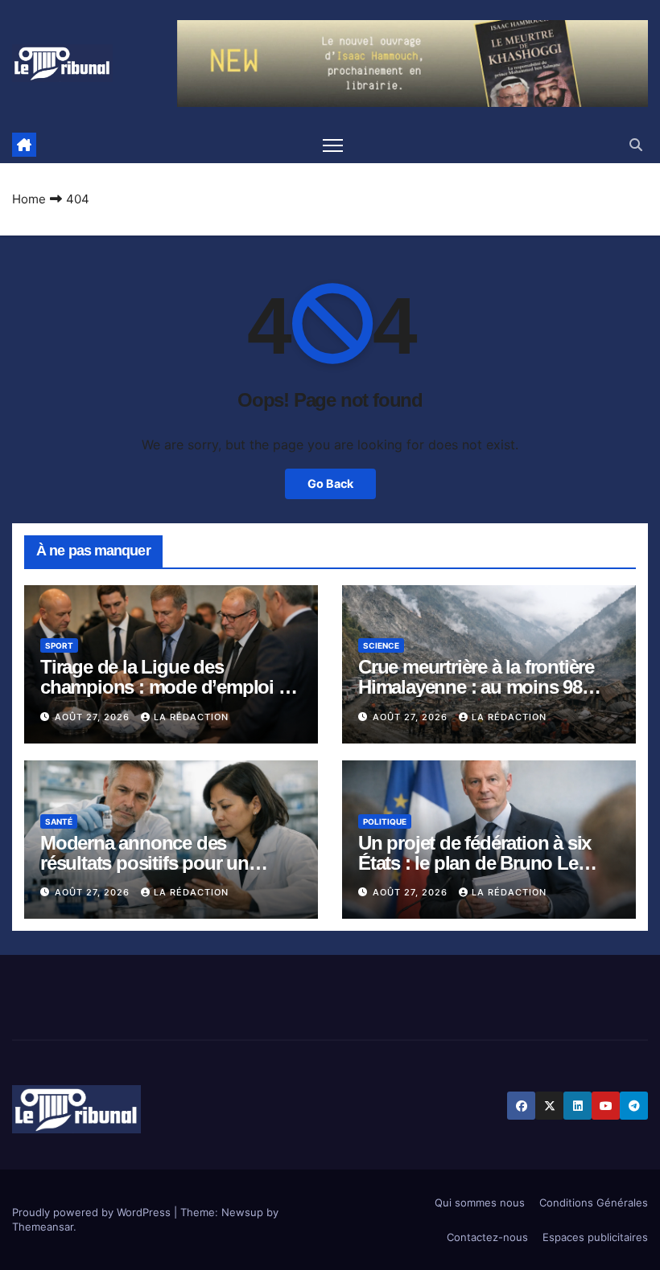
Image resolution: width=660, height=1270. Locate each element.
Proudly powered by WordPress (93, 1212)
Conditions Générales (593, 1202)
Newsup (242, 1212)
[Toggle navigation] (333, 145)
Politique (384, 821)
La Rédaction (191, 717)
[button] (635, 145)
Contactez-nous (487, 1237)
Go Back (330, 483)
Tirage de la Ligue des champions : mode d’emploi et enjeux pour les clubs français (166, 687)
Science (381, 645)
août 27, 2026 (94, 717)
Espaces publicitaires (595, 1237)
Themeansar (42, 1226)
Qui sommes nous (480, 1202)
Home (29, 199)
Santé (58, 821)
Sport (59, 645)
